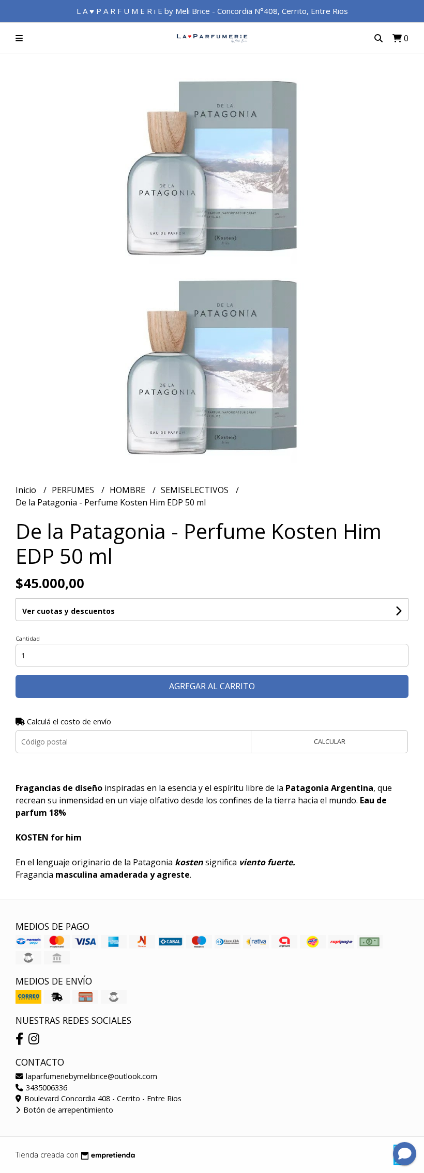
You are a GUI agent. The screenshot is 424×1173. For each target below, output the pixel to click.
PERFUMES (74, 490)
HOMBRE (128, 490)
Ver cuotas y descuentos (68, 611)
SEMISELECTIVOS (196, 490)
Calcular (329, 741)
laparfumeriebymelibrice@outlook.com (90, 1076)
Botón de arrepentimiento (67, 1110)
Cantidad (28, 638)
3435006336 (45, 1087)
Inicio (27, 490)
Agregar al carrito (212, 686)
